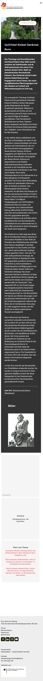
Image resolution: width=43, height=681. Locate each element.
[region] (21, 476)
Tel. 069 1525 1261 (7, 660)
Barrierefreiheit (6, 630)
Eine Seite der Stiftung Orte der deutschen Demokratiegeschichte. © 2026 (19, 622)
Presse (3, 628)
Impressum (5, 632)
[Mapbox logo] (6, 495)
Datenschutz (5, 634)
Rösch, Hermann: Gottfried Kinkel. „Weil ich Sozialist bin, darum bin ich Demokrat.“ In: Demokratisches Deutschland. (21, 561)
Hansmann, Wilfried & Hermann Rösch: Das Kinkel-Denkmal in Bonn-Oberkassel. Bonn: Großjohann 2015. (20, 553)
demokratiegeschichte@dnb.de (12, 658)
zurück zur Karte (28, 23)
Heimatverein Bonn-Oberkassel (17, 392)
